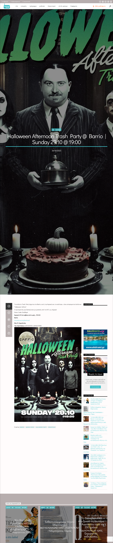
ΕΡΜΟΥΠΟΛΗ (51, 444)
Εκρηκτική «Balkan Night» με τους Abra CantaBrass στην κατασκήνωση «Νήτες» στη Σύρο (99, 446)
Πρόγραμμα (33, 6)
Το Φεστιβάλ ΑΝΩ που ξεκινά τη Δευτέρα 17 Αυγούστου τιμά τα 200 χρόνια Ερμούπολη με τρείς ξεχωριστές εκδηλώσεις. (95, 437)
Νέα (17, 6)
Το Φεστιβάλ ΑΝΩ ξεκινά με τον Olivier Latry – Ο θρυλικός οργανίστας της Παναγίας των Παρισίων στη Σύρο (95, 465)
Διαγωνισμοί (52, 6)
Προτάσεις (58, 137)
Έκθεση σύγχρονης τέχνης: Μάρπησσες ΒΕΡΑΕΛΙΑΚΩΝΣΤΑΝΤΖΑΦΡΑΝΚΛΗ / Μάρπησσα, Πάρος (95, 427)
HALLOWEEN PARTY (41, 444)
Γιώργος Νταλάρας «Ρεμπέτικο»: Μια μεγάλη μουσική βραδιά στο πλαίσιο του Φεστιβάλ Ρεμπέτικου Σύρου (95, 493)
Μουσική (8, 524)
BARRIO (22, 444)
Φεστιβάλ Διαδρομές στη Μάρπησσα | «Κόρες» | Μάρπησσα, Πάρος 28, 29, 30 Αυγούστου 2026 (98, 474)
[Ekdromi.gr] (95, 357)
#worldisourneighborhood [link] (22, 337)
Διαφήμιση (74, 6)
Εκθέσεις (43, 524)
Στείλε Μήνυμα (63, 6)
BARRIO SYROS (30, 444)
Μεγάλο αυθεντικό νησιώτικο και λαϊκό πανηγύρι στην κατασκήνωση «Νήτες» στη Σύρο (95, 455)
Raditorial (5, 1)
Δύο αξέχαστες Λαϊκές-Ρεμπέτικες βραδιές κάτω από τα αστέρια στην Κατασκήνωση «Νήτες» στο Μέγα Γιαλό (95, 483)
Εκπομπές (24, 6)
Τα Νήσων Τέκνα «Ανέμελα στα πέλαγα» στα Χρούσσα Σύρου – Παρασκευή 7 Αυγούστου (98, 502)
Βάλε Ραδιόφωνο (100, 6)
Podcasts (42, 6)
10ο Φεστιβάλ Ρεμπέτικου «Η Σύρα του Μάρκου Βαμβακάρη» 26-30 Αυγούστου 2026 (98, 418)
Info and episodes (95, 404)
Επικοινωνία (26, 1)
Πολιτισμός (17, 524)
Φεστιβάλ (24, 524)
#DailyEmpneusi (15, 1)
